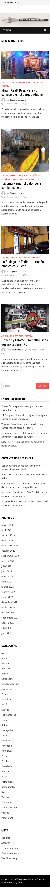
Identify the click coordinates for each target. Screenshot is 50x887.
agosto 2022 (7, 561)
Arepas (4, 658)
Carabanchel (7, 678)
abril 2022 (6, 581)
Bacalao (5, 668)
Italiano (5, 725)
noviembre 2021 (9, 607)
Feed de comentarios (12, 853)
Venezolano (7, 817)
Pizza (39, 82)
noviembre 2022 (9, 545)
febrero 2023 (8, 535)
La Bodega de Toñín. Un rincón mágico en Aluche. (22, 264)
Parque (31, 82)
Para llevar (17, 179)
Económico (35, 175)
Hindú (4, 720)
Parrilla (5, 761)
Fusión (4, 704)
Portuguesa (7, 781)
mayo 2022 (7, 576)
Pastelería (6, 766)
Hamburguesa (16, 336)
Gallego (5, 709)
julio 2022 (6, 566)
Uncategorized (9, 807)
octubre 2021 (8, 612)
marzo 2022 (7, 586)
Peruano (5, 771)
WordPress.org (9, 858)
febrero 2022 (8, 591)
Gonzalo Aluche (16, 350)
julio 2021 (6, 628)
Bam (19, 882)
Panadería (6, 745)
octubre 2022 (8, 550)
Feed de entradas (10, 848)
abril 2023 (6, 530)
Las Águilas (7, 730)
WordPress (10, 882)
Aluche (4, 82)
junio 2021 (6, 633)
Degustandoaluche (27, 879)
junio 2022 (6, 571)
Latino (4, 735)
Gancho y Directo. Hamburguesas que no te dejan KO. (24, 342)
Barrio (12, 175)
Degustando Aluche (18, 100)
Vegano (5, 812)
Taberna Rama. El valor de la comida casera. (21, 185)
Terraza (5, 86)
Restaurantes (32, 179)
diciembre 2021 (9, 602)
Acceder (5, 842)
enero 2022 (7, 597)
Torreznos (6, 802)
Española (5, 179)
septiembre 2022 (10, 555)
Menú (9, 30)
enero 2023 (7, 540)
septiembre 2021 (10, 617)
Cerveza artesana (18, 82)
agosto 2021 (7, 622)
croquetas (23, 175)
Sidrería (5, 792)
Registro (5, 837)
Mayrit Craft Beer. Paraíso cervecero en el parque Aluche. (22, 92)
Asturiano (6, 663)
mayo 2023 (7, 525)
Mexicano (6, 740)
